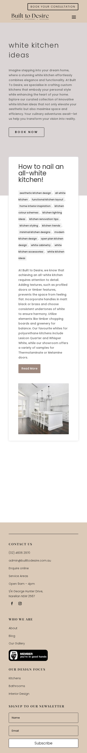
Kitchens (15, 678)
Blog (12, 636)
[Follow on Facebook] (12, 603)
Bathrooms (17, 686)
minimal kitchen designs (35, 232)
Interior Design (19, 694)
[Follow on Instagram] (20, 603)
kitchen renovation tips (43, 219)
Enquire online (19, 568)
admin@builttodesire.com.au (30, 560)
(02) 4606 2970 (19, 553)
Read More (29, 368)
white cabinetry (41, 245)
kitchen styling (29, 225)
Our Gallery (17, 643)
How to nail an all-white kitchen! (41, 173)
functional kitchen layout (47, 199)
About (13, 628)
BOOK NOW (26, 132)
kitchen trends (51, 225)
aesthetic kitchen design (35, 193)
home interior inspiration (35, 206)
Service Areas (18, 576)
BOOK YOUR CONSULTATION (53, 7)
